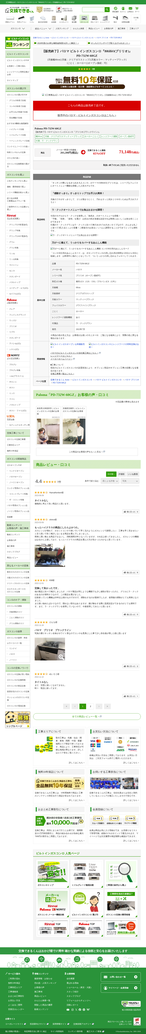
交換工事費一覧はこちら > (62, 374)
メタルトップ (14, 282)
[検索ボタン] (107, 9)
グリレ (12, 242)
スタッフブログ (13, 552)
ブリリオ (13, 326)
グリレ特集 (14, 248)
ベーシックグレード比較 (19, 141)
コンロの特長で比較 (17, 106)
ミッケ (12, 393)
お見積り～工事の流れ (16, 66)
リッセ (12, 253)
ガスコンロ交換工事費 (16, 439)
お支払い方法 (14, 1000)
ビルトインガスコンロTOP (18, 60)
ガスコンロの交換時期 (16, 680)
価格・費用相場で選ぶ (16, 187)
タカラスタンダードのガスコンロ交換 (16, 590)
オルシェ (13, 382)
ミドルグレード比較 (17, 135)
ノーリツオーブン (16, 482)
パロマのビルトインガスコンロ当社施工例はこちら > (74, 353)
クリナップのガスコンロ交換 (18, 583)
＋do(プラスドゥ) (16, 376)
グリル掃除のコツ (16, 623)
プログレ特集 (14, 370)
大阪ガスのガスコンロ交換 (18, 578)
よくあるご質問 (15, 1005)
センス (12, 271)
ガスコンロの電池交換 (16, 706)
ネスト (12, 388)
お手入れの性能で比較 (18, 112)
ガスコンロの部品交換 (16, 686)
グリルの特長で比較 (17, 100)
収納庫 (10, 517)
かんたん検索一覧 (42, 1000)
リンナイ (13, 648)
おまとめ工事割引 (16, 996)
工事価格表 (13, 992)
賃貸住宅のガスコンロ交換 (18, 691)
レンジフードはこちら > (61, 356)
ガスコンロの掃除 (14, 606)
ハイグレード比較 (16, 129)
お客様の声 (11, 540)
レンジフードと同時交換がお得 (18, 73)
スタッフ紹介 (73, 992)
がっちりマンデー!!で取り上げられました (109, 43)
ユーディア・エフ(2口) (18, 288)
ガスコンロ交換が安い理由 (18, 674)
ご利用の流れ (14, 979)
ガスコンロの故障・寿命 (17, 638)
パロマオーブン (15, 477)
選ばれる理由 (73, 983)
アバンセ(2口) (15, 343)
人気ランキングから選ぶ (17, 181)
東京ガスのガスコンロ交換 (18, 572)
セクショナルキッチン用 (19, 425)
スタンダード (14, 276)
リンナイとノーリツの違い (18, 146)
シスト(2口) (14, 349)
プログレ (13, 364)
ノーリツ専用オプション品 (18, 511)
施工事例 (10, 546)
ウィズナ (13, 320)
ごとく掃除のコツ (16, 618)
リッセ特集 (14, 259)
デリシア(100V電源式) (18, 236)
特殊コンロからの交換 (16, 152)
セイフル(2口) (15, 294)
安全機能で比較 (15, 118)
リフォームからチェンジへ (79, 1000)
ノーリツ (13, 660)
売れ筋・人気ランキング (45, 983)
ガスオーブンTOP (14, 465)
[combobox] (93, 9)
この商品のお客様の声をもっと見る (85, 452)
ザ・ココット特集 (16, 500)
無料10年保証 (12, 451)
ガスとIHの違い (13, 158)
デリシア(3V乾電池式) (18, 225)
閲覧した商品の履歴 (43, 1005)
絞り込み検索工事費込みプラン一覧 (16, 199)
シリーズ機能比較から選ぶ (18, 192)
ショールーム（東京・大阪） (80, 987)
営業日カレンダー (16, 1009)
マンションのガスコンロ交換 (18, 698)
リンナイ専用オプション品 (18, 488)
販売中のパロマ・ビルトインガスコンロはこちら (86, 115)
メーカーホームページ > (61, 359)
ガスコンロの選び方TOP (17, 95)
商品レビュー (12, 558)
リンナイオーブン (16, 471)
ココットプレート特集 (18, 494)
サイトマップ (12, 80)
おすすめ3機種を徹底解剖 (17, 123)
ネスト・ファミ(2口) (17, 411)
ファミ (12, 399)
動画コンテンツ (13, 534)
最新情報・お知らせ (43, 979)
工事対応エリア (13, 445)
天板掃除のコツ (15, 612)
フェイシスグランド (17, 315)
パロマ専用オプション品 (17, 505)
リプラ (12, 332)
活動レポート (73, 1005)
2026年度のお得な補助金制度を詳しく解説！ (57, 43)
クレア (12, 309)
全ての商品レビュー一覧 (84, 716)
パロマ (12, 654)
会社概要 (71, 979)
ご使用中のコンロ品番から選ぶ (18, 208)
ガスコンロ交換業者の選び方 (18, 165)
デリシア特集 (14, 230)
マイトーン (14, 265)
